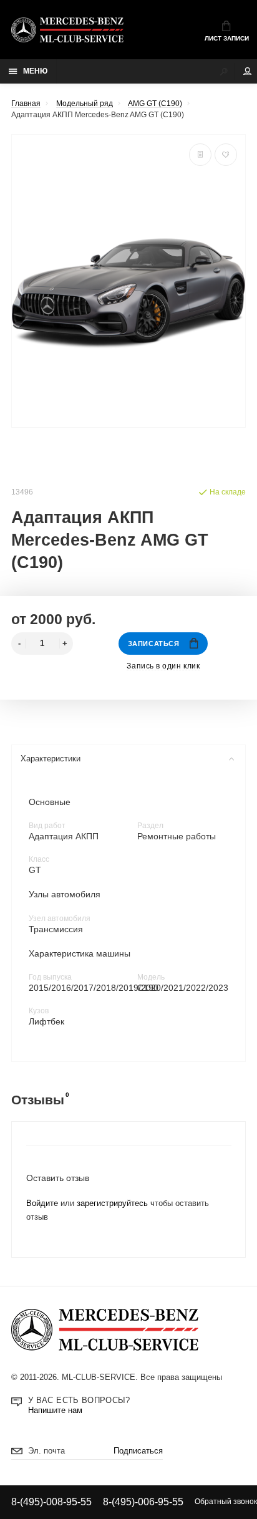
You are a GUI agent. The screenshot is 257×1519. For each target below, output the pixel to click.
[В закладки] (226, 154)
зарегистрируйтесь (112, 1203)
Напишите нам (55, 1410)
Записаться (153, 643)
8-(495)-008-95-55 (51, 1501)
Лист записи (227, 38)
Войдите (42, 1203)
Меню (35, 71)
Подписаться (138, 1451)
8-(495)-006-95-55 (143, 1501)
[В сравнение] (200, 154)
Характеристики (50, 759)
